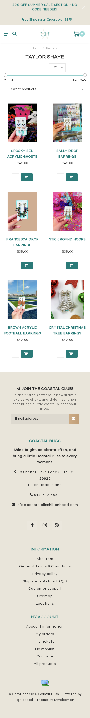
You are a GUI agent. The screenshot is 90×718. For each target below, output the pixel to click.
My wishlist (45, 649)
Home (36, 48)
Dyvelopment (65, 700)
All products (45, 664)
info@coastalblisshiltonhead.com (47, 505)
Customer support (45, 588)
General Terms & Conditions (45, 566)
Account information (45, 626)
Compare (45, 656)
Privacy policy (45, 574)
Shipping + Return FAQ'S (45, 581)
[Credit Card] (45, 682)
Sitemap (45, 596)
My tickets (45, 641)
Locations (45, 603)
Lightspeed (23, 700)
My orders (45, 634)
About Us (45, 559)
